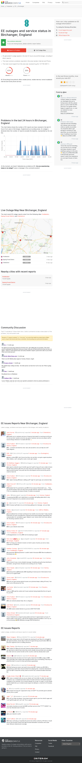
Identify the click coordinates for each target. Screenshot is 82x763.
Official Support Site (64, 35)
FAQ (43, 2)
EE (15, 6)
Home (27, 2)
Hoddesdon (45, 214)
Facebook (51, 746)
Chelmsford (20, 216)
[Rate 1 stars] (61, 82)
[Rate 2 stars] (64, 82)
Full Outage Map (41, 50)
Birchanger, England (13, 541)
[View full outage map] (26, 236)
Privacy (50, 2)
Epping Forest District (7, 216)
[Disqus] (26, 362)
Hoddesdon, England (16, 533)
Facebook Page (63, 32)
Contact (57, 2)
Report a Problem (14, 50)
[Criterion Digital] (41, 758)
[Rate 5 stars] (73, 82)
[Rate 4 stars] (70, 82)
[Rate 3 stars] (67, 82)
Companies (35, 2)
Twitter (50, 743)
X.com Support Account (65, 30)
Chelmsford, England (13, 615)
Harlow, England (12, 465)
